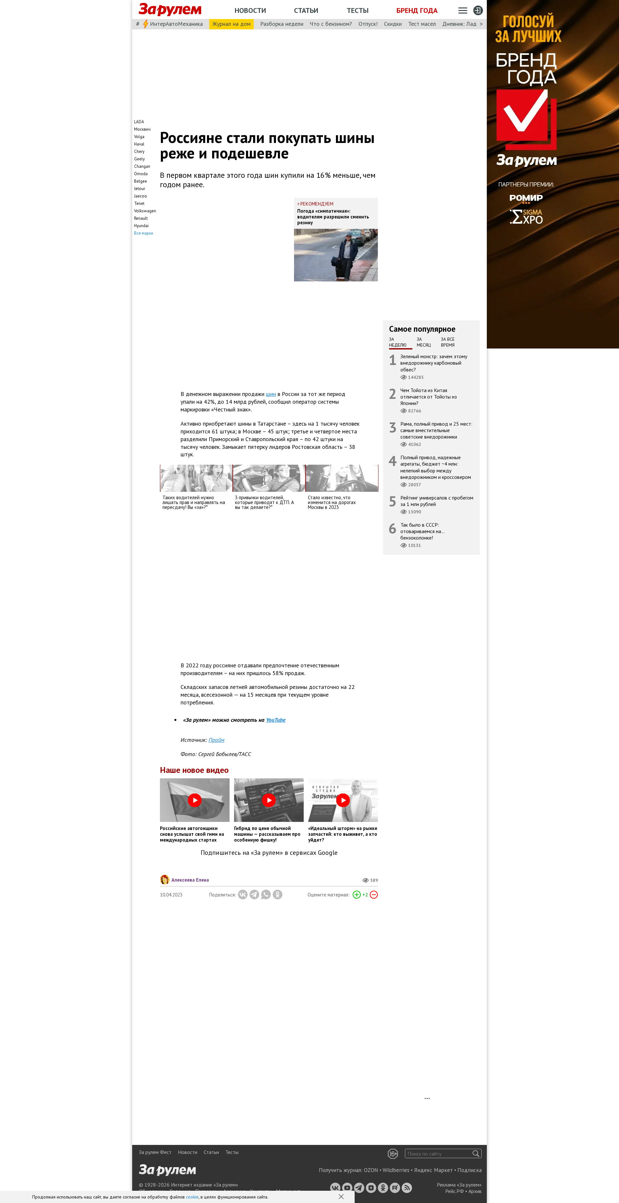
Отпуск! (368, 23)
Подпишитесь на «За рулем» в (269, 853)
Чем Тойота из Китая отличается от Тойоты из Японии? (428, 396)
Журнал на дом (231, 23)
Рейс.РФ (454, 1191)
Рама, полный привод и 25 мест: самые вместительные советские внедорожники (436, 430)
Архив (475, 1191)
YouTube (275, 719)
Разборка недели (281, 23)
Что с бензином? (331, 23)
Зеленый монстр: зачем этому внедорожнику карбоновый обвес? (433, 362)
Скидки (393, 23)
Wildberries (396, 1170)
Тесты (357, 10)
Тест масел (422, 23)
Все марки (143, 233)
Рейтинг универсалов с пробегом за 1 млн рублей (436, 500)
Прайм (216, 739)
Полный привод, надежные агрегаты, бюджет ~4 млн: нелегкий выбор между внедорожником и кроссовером (435, 467)
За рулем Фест (155, 1152)
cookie (192, 1197)
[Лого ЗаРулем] (170, 9)
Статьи (306, 10)
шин (271, 394)
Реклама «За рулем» (459, 1184)
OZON (371, 1170)
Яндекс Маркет (433, 1170)
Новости (250, 10)
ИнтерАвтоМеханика (176, 23)
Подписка (469, 1170)
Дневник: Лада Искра (469, 23)
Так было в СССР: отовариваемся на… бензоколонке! (422, 531)
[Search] (476, 1153)
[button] (342, 1197)
